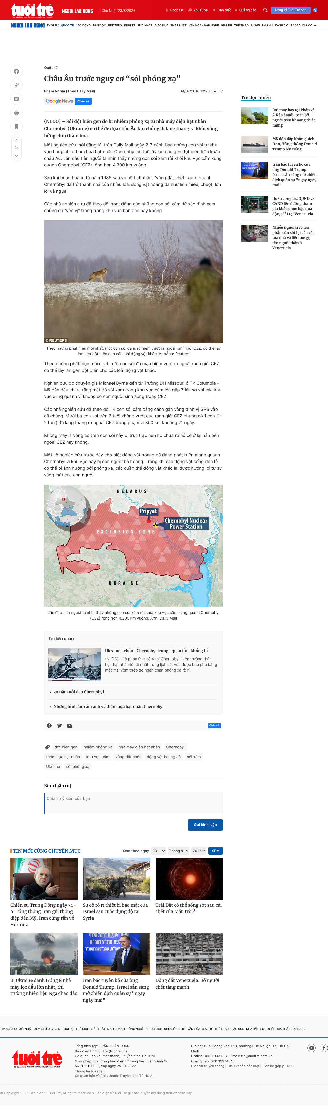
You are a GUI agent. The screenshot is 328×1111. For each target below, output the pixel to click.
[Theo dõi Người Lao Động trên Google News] (59, 101)
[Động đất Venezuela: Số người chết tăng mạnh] (189, 954)
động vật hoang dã (164, 756)
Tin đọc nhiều (256, 97)
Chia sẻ (83, 101)
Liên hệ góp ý (273, 1066)
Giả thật (283, 1029)
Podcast (176, 10)
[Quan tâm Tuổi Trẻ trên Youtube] (312, 1048)
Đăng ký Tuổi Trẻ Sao (290, 10)
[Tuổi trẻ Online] (37, 1059)
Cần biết (224, 10)
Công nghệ (135, 1029)
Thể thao (241, 25)
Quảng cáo (248, 10)
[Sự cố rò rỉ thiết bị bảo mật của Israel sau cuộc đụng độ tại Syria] (116, 879)
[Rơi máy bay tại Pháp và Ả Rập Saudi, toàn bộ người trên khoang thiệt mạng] (254, 115)
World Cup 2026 (287, 25)
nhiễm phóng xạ (98, 747)
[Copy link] (16, 86)
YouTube (200, 10)
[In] (16, 113)
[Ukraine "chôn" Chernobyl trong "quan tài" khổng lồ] (74, 664)
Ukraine (53, 766)
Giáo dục (162, 25)
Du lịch (156, 1029)
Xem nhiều (42, 1029)
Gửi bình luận (205, 825)
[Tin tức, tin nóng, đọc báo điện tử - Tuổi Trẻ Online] (36, 10)
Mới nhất (25, 1029)
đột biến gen (66, 747)
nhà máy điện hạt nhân (139, 747)
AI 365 (255, 25)
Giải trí (226, 25)
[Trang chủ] (27, 25)
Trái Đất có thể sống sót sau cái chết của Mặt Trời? (189, 908)
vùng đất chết (128, 756)
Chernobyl (175, 747)
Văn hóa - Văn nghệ (204, 25)
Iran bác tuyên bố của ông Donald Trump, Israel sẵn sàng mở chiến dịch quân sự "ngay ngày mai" (294, 174)
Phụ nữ (267, 25)
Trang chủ (8, 1029)
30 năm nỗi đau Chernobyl (79, 692)
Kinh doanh (116, 1029)
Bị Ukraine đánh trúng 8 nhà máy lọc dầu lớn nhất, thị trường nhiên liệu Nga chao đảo (43, 987)
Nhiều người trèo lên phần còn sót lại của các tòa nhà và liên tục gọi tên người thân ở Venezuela (293, 237)
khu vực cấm (97, 756)
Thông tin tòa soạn (90, 1071)
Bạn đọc (99, 25)
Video (56, 1029)
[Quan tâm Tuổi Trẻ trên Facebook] (324, 1048)
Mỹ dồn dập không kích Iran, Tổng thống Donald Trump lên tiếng (294, 144)
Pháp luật (178, 25)
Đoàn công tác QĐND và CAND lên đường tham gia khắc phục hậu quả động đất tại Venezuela (293, 206)
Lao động (83, 25)
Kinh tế (129, 25)
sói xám (194, 756)
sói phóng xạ (77, 766)
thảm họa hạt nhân (63, 756)
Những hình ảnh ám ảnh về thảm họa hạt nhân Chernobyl (109, 706)
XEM (216, 851)
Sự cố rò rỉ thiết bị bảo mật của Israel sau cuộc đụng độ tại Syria (115, 911)
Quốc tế (67, 25)
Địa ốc (307, 25)
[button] (16, 140)
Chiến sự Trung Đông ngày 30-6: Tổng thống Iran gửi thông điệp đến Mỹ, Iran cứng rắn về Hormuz (43, 915)
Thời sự (53, 25)
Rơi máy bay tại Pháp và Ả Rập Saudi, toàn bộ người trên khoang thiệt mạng (293, 118)
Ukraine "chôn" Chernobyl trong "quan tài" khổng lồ (156, 650)
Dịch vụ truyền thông (207, 1066)
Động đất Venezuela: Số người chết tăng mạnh (187, 984)
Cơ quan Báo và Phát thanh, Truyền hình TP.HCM (113, 1076)
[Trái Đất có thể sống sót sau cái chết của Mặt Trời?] (189, 879)
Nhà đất (252, 1029)
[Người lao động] (77, 10)
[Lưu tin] (16, 127)
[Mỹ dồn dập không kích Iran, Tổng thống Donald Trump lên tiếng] (254, 144)
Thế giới (82, 1029)
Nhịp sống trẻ (175, 1029)
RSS (290, 1066)
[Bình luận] (16, 100)
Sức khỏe (144, 25)
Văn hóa (193, 1029)
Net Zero (115, 25)
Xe (147, 1029)
